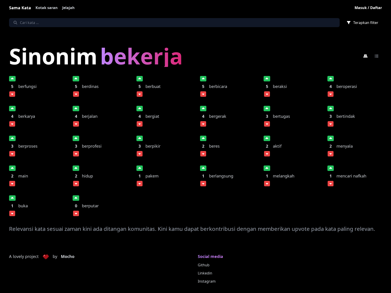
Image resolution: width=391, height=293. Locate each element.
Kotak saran (47, 7)
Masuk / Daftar (368, 7)
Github (204, 264)
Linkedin (205, 273)
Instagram (207, 281)
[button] (45, 256)
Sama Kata (20, 7)
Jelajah (68, 7)
